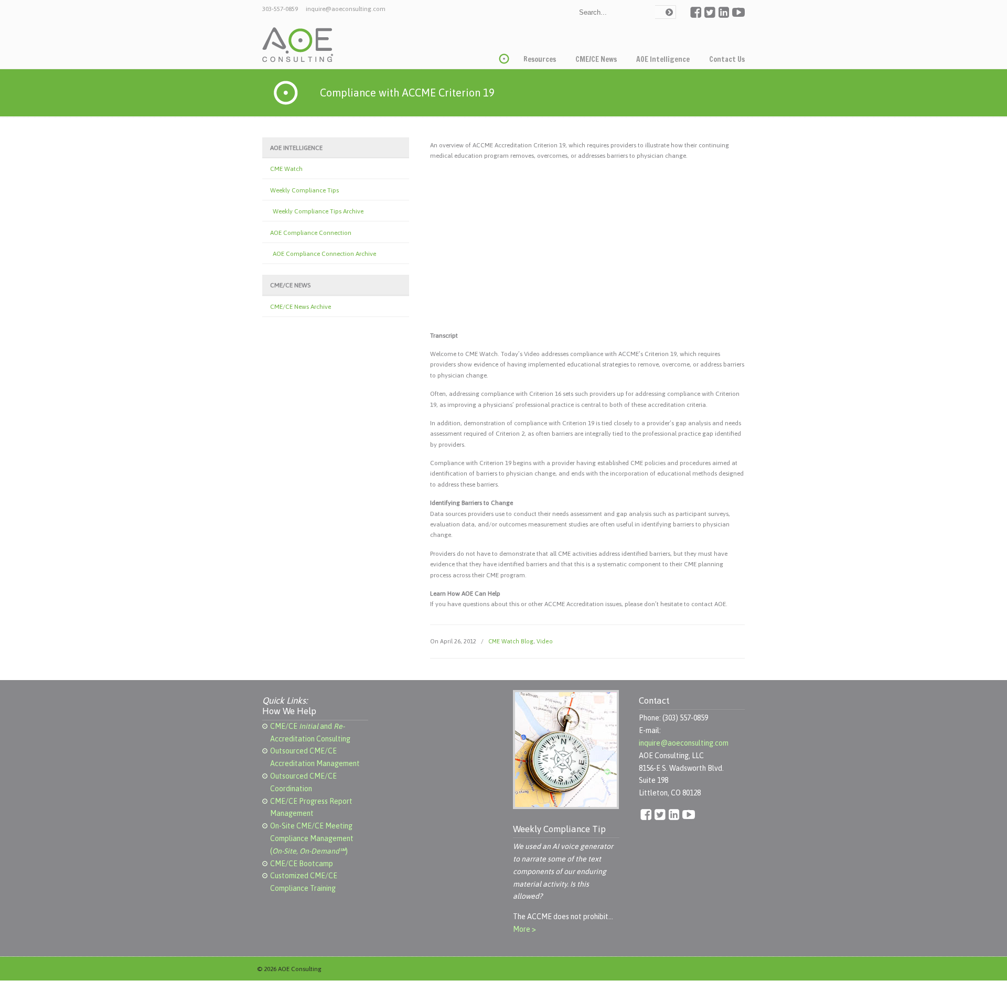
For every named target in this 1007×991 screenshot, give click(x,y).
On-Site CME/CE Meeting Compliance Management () (311, 838)
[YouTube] (738, 15)
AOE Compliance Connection (310, 232)
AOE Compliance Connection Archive (324, 253)
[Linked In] (724, 15)
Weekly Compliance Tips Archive (318, 211)
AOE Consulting (297, 44)
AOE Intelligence (296, 148)
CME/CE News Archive (300, 306)
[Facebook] (695, 15)
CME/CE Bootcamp (301, 863)
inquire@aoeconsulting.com (345, 9)
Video (545, 641)
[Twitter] (709, 15)
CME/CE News (290, 285)
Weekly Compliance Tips (304, 190)
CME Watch (286, 169)
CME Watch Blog (510, 641)
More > (524, 929)
